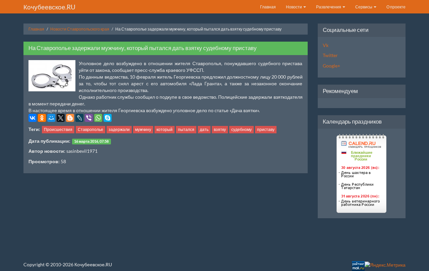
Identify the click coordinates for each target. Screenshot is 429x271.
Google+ (331, 66)
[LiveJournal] (79, 118)
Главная (268, 6)
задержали (119, 129)
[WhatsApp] (98, 118)
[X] (61, 118)
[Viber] (89, 118)
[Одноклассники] (42, 118)
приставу (265, 129)
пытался (186, 129)
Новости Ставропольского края (79, 29)
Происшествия (58, 129)
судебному (241, 129)
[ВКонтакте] (32, 118)
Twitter (330, 55)
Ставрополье (90, 129)
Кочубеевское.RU (49, 7)
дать (204, 129)
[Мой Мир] (51, 118)
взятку (220, 129)
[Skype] (108, 118)
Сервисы (364, 6)
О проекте (396, 6)
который (165, 129)
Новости (294, 6)
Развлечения (329, 6)
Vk (325, 45)
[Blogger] (70, 118)
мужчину (143, 129)
